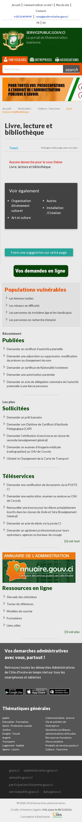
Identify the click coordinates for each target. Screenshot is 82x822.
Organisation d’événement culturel (21, 206)
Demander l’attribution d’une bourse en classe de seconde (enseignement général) (38, 438)
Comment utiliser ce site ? (38, 5)
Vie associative (54, 741)
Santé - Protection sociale (17, 725)
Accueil (16, 5)
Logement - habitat (13, 745)
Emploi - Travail (11, 733)
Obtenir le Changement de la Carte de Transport (38, 458)
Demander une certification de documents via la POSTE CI (42, 487)
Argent (6, 737)
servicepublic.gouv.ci (24, 792)
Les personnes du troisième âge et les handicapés (40, 312)
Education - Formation (15, 721)
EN (44, 22)
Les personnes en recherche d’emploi (32, 320)
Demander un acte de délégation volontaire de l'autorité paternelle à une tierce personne (42, 384)
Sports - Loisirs (10, 749)
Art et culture (21, 218)
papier (6, 717)
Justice (6, 729)
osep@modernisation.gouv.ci (52, 16)
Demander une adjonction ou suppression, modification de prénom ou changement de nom (42, 358)
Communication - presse (59, 717)
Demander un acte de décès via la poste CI (34, 523)
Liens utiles (14, 625)
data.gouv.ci (52, 792)
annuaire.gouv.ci (21, 777)
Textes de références (20, 604)
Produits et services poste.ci (62, 745)
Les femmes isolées (21, 298)
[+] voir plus (72, 632)
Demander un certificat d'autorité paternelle (35, 349)
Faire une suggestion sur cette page (39, 252)
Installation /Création (55, 210)
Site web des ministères (22, 597)
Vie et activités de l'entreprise (55, 723)
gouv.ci (14, 770)
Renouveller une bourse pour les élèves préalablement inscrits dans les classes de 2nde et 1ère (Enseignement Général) (42, 512)
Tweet (13, 148)
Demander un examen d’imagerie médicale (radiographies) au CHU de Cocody (34, 449)
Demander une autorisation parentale (31, 374)
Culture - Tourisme (49, 108)
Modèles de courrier (20, 611)
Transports (8, 741)
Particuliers (17, 59)
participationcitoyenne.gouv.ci (31, 785)
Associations (69, 59)
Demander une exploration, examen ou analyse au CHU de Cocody (42, 498)
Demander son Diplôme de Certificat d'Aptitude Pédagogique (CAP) (37, 426)
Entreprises (43, 59)
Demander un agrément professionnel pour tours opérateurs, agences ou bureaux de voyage (38, 533)
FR (38, 22)
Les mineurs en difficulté (24, 305)
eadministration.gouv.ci (41, 770)
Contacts (41, 10)
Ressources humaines (58, 737)
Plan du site (62, 5)
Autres (51, 201)
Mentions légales (31, 809)
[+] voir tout (72, 541)
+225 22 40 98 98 (22, 16)
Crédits (15, 809)
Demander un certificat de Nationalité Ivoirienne (37, 367)
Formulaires (14, 618)
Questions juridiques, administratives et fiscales (60, 731)
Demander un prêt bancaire (24, 417)
